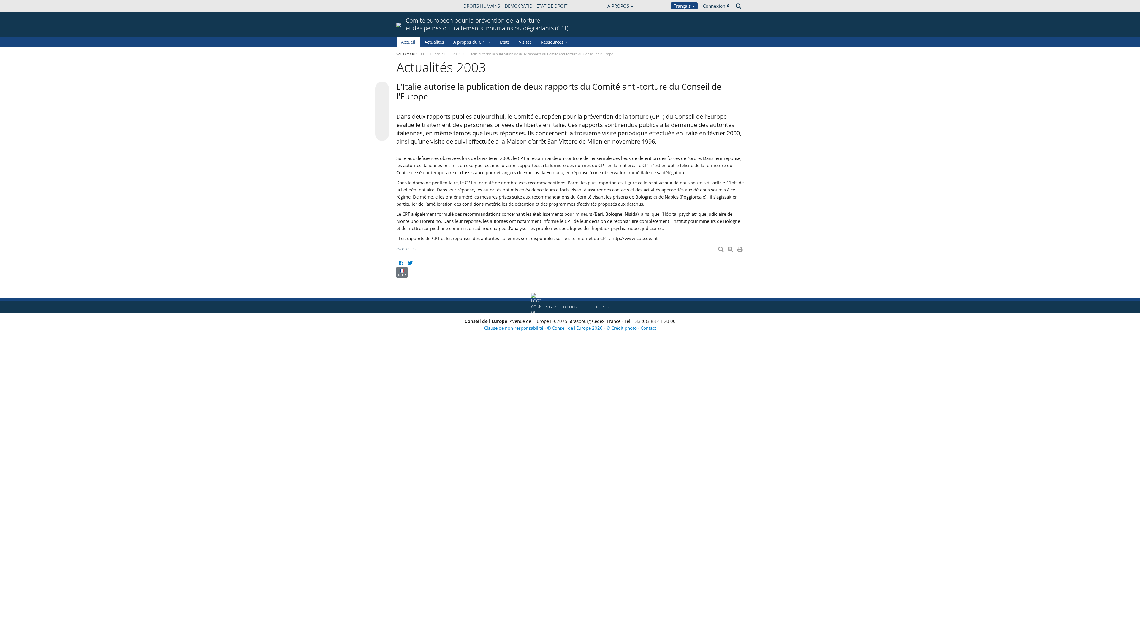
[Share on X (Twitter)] (382, 100)
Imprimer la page (740, 248)
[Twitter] (410, 263)
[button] (570, 307)
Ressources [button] (552, 42)
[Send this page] (382, 134)
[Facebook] (401, 263)
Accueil (408, 42)
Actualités (434, 42)
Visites (525, 42)
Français (683, 6)
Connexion (714, 6)
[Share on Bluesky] (382, 89)
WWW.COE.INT (411, 6)
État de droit (551, 6)
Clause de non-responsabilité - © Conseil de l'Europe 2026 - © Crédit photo (561, 328)
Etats (505, 42)
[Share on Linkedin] (382, 122)
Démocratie (518, 6)
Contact (648, 328)
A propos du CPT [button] (469, 42)
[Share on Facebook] (382, 111)
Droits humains (481, 6)
